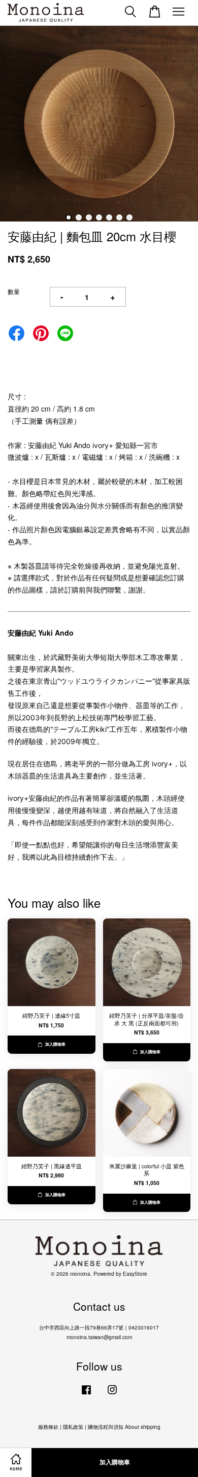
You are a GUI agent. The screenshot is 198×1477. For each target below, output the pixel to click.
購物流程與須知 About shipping (124, 1426)
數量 (14, 291)
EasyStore (135, 1273)
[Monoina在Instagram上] (112, 1394)
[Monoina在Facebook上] (86, 1394)
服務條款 (48, 1426)
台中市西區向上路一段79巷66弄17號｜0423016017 (99, 1327)
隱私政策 (73, 1426)
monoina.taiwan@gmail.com (99, 1337)
